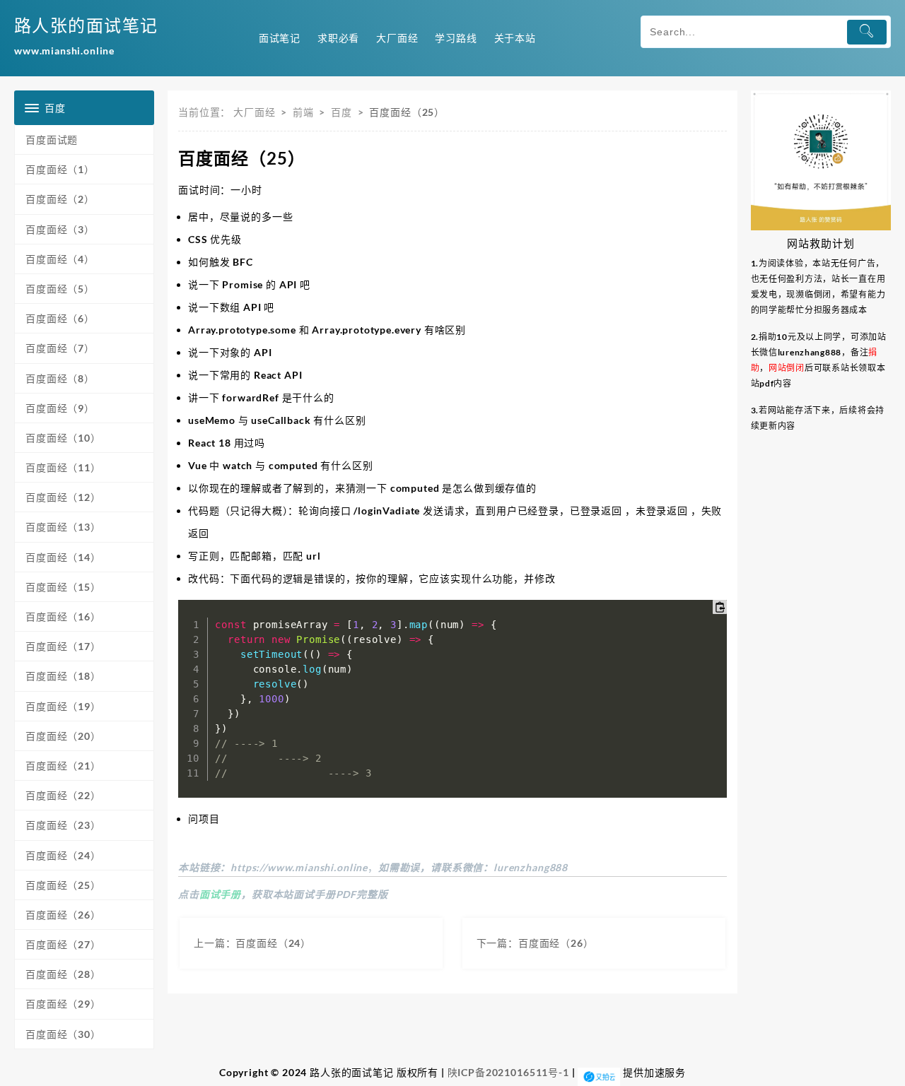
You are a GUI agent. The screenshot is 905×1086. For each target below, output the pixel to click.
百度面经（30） (63, 1034)
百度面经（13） (63, 527)
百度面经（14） (63, 557)
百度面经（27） (63, 944)
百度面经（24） (63, 855)
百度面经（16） (63, 616)
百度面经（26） (63, 915)
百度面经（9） (60, 408)
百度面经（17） (63, 646)
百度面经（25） (63, 885)
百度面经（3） (60, 229)
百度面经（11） (63, 467)
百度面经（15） (63, 587)
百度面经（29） (63, 1004)
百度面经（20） (63, 736)
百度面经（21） (63, 766)
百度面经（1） (60, 169)
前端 (303, 112)
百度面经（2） (60, 199)
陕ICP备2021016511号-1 (508, 1072)
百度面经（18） (63, 676)
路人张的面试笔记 (86, 25)
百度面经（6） (60, 318)
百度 (341, 112)
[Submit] (867, 32)
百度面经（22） (63, 795)
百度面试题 (51, 140)
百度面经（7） (60, 348)
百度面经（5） (60, 289)
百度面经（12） (63, 497)
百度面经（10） (63, 438)
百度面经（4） (60, 259)
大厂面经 (254, 112)
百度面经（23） (63, 825)
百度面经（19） (63, 706)
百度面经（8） (60, 378)
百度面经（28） (63, 974)
